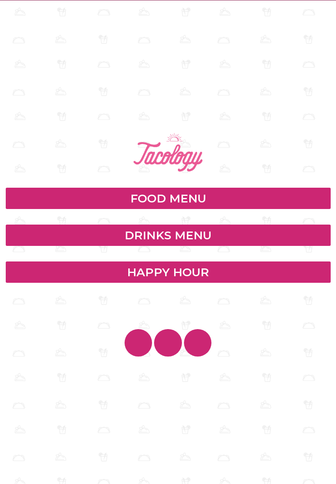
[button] (168, 198)
